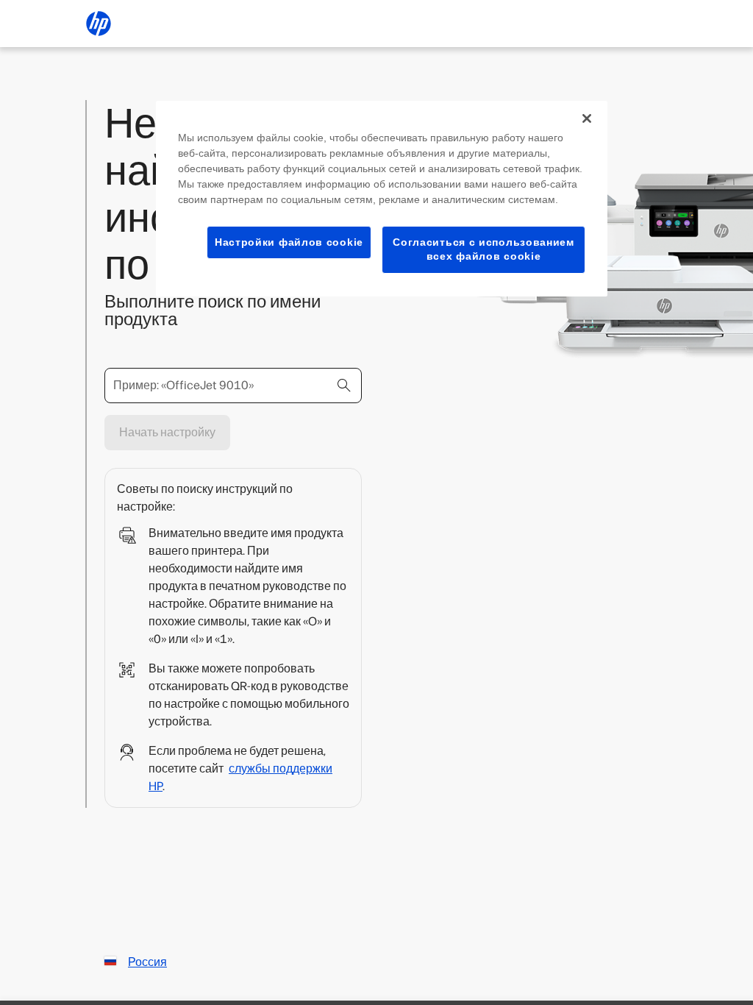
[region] (381, 198)
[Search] (344, 385)
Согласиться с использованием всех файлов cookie (483, 249)
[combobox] (233, 385)
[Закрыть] (587, 118)
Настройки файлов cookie (289, 242)
